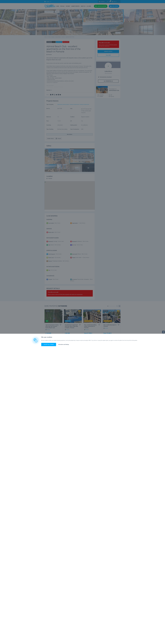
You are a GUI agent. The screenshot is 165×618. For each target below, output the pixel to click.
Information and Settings (63, 344)
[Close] (163, 332)
